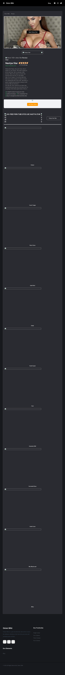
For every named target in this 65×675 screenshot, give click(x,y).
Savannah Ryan (32, 486)
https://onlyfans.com (10, 65)
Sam (32, 406)
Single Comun (36, 632)
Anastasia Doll (32, 446)
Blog (49, 3)
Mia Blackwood (32, 566)
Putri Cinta (32, 245)
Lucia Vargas (32, 205)
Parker (32, 165)
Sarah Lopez (32, 365)
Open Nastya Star (33, 32)
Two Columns (36, 635)
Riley (32, 606)
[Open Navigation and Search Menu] (3, 3)
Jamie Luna (32, 526)
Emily (32, 325)
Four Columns (36, 640)
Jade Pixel (32, 285)
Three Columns (36, 638)
